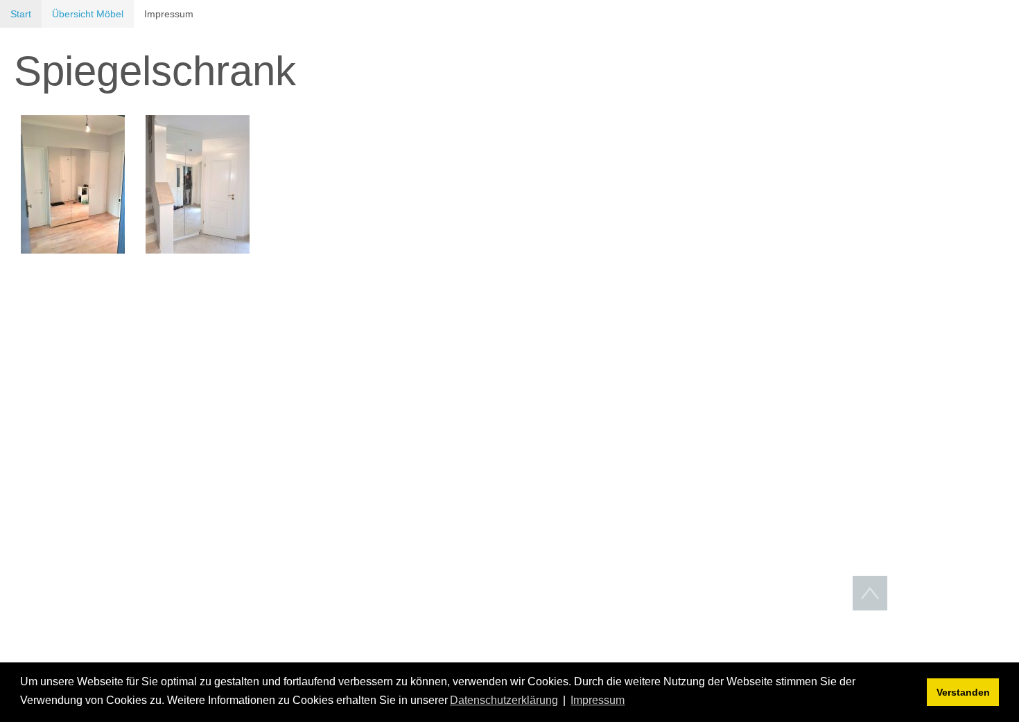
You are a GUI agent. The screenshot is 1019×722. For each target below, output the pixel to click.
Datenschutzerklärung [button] (504, 700)
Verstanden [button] (963, 692)
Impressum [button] (598, 700)
